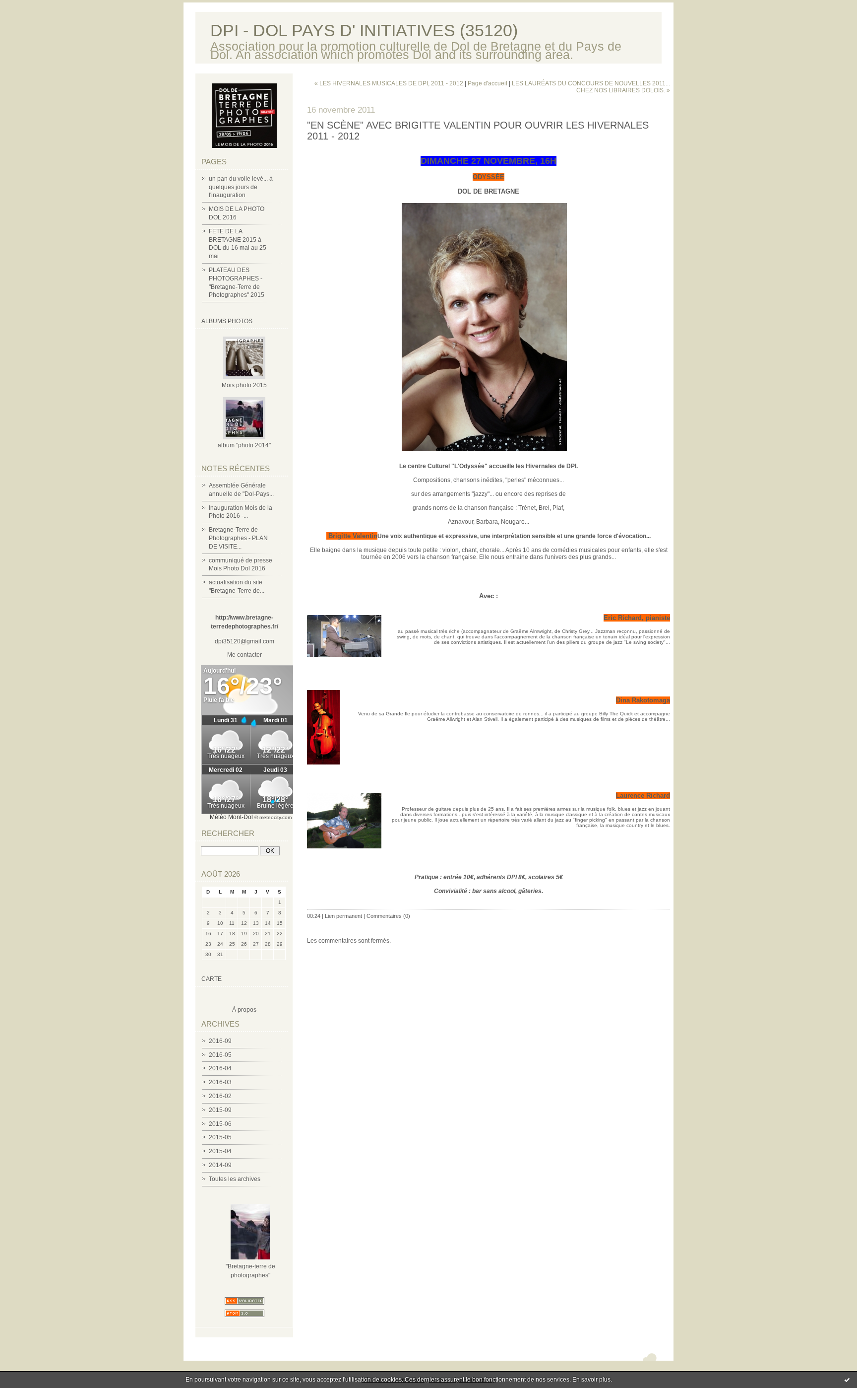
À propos (244, 1009)
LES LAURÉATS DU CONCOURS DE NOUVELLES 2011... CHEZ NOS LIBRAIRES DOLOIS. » (591, 87)
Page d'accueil (487, 83)
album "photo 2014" (244, 445)
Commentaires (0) (388, 916)
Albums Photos (226, 321)
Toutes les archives (234, 1179)
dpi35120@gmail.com (244, 641)
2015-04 (220, 1151)
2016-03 (220, 1082)
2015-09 (220, 1110)
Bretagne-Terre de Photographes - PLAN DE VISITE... (238, 538)
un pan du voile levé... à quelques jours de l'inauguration (241, 187)
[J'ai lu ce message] (847, 1380)
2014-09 (220, 1165)
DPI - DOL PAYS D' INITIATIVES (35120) (364, 30)
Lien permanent (343, 916)
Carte (211, 978)
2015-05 (220, 1137)
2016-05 (220, 1054)
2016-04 (220, 1068)
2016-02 (220, 1096)
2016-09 (220, 1041)
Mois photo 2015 (244, 385)
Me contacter (244, 654)
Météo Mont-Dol (231, 817)
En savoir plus (591, 1379)
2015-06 (220, 1123)
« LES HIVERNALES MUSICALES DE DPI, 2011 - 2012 (388, 83)
